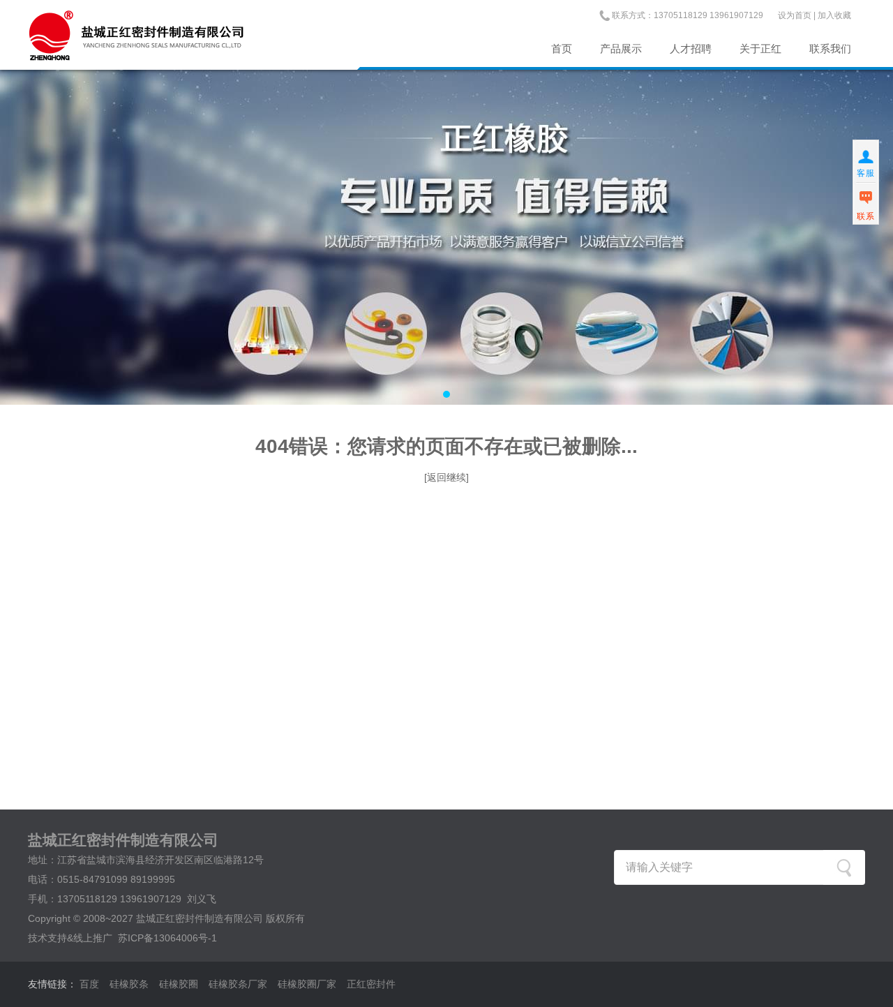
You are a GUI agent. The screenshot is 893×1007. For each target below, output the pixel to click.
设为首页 (794, 15)
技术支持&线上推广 (70, 937)
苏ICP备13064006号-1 (167, 937)
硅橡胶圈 (178, 984)
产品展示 (621, 48)
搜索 (844, 867)
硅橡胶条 (129, 984)
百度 (89, 984)
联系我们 (830, 48)
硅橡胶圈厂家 (307, 984)
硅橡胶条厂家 (238, 984)
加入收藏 (834, 15)
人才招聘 (691, 48)
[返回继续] (446, 477)
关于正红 (760, 48)
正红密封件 (371, 984)
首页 (561, 48)
